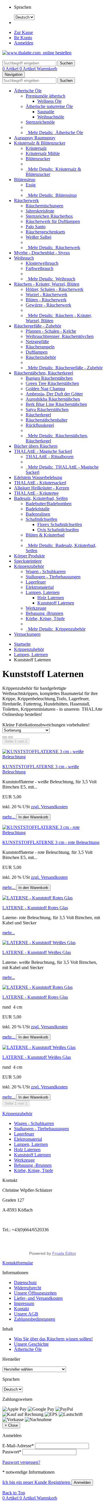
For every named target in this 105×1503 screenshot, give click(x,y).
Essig (31, 184)
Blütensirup (24, 179)
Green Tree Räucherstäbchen (52, 383)
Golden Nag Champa (45, 388)
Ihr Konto (23, 37)
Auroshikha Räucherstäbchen (53, 399)
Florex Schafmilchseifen (59, 524)
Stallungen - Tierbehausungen (53, 576)
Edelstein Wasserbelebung (38, 477)
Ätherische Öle (28, 90)
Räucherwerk (26, 200)
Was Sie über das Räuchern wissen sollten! (53, 1338)
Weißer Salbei (38, 237)
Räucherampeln (40, 346)
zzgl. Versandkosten (49, 806)
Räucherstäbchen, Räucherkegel (43, 372)
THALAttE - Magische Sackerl (43, 451)
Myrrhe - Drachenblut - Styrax (42, 252)
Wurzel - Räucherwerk (46, 294)
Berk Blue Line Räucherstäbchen (56, 404)
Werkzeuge (36, 608)
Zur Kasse (23, 32)
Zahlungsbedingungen (34, 1319)
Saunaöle (45, 111)
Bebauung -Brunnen (44, 613)
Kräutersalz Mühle (43, 153)
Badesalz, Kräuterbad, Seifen (41, 498)
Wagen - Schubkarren (46, 571)
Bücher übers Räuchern (35, 446)
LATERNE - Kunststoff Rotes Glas (35, 907)
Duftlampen (37, 352)
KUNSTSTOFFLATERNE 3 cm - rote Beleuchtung (50, 842)
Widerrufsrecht (27, 1287)
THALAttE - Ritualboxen (50, 456)
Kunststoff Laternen (55, 602)
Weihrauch (24, 257)
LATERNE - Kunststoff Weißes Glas (36, 952)
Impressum (24, 1303)
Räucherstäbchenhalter (46, 419)
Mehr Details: (54, 132)
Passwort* (11, 1451)
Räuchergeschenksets (45, 231)
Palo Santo (36, 226)
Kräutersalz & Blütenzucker (39, 143)
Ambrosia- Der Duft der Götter (54, 393)
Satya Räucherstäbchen (47, 409)
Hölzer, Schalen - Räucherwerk (54, 289)
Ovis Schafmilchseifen (58, 529)
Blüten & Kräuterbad (45, 534)
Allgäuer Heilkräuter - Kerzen (41, 487)
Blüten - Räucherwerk (46, 299)
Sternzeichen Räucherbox (49, 216)
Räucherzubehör (41, 357)
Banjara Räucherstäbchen (49, 378)
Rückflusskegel (40, 425)
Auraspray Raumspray (34, 137)
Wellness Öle (49, 101)
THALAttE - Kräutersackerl (40, 482)
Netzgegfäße (37, 341)
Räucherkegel (38, 414)
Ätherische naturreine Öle (49, 106)
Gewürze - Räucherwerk (48, 305)
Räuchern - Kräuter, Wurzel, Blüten (46, 284)
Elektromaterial (40, 587)
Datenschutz (25, 1282)
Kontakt (21, 1308)
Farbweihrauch (39, 268)
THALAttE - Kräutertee (36, 493)
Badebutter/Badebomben (48, 503)
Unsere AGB (26, 1313)
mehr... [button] (9, 816)
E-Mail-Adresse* (18, 1445)
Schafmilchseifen (41, 519)
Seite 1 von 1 (16, 741)
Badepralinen (38, 514)
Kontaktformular (17, 1262)
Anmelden (23, 42)
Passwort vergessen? (21, 1462)
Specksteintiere (28, 561)
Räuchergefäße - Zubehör (37, 325)
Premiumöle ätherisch (45, 95)
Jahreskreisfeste (40, 210)
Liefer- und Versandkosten (38, 1298)
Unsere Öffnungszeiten (35, 1292)
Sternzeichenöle (40, 122)
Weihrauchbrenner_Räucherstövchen (60, 336)
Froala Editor (64, 1253)
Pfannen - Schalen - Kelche (51, 331)
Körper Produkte (29, 555)
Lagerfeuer (36, 581)
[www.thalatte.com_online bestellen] (36, 52)
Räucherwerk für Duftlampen (53, 221)
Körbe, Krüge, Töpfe (45, 618)
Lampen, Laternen (43, 592)
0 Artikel (11, 68)
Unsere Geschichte (31, 1344)
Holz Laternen (50, 597)
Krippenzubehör (29, 566)
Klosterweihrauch (42, 263)
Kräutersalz (36, 148)
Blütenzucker (38, 158)
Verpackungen (27, 634)
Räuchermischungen (44, 205)
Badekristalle (38, 508)
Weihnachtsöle (50, 116)
